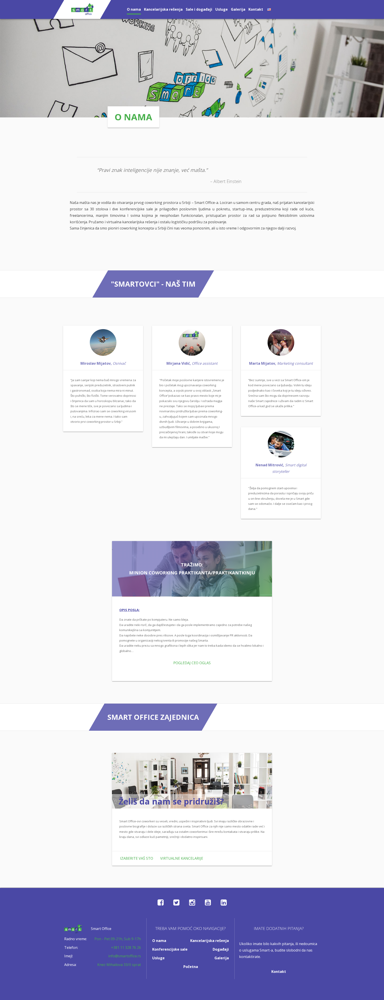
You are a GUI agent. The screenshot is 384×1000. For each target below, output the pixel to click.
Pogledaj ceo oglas (192, 662)
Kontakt (255, 9)
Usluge (221, 9)
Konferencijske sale (170, 949)
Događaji (221, 949)
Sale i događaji (199, 9)
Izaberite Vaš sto (136, 858)
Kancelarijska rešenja (163, 9)
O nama (134, 9)
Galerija (238, 9)
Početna (190, 966)
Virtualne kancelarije (181, 858)
